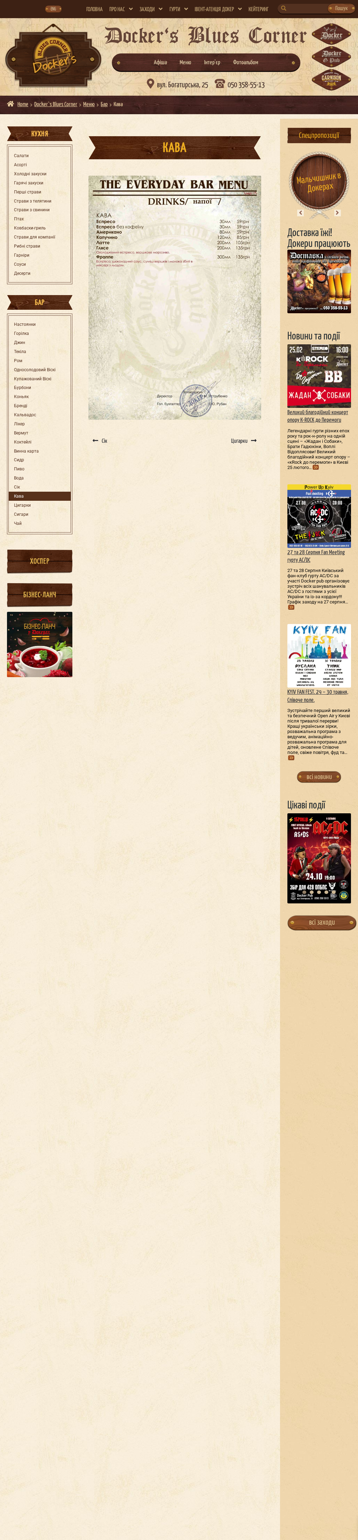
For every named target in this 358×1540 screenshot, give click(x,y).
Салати (21, 155)
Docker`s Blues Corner (55, 105)
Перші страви (27, 192)
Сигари (21, 514)
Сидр (19, 459)
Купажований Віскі (32, 378)
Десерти (22, 273)
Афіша (160, 63)
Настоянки (25, 324)
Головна (94, 9)
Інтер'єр (212, 63)
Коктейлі (22, 442)
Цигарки (22, 505)
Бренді (20, 405)
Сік (17, 487)
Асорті (20, 164)
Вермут (21, 433)
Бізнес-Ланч (40, 595)
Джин (19, 342)
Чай (18, 523)
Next (337, 213)
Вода (19, 478)
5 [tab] (334, 892)
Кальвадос (25, 414)
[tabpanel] (319, 858)
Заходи (147, 9)
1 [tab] (304, 892)
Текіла (20, 351)
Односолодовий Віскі (35, 369)
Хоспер (39, 561)
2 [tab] (312, 892)
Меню (185, 63)
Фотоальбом (245, 63)
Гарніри (21, 255)
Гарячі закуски (28, 183)
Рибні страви (27, 246)
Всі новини (319, 776)
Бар (104, 105)
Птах (19, 219)
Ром (18, 360)
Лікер (19, 423)
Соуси (20, 264)
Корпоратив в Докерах (319, 182)
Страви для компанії (34, 237)
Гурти (175, 9)
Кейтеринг (258, 9)
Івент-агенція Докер (214, 9)
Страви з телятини (32, 201)
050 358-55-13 (246, 85)
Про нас (117, 9)
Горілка (21, 333)
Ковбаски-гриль (30, 228)
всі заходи (322, 922)
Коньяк (21, 396)
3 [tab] (319, 892)
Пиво (19, 469)
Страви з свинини (32, 209)
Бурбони (22, 387)
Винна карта (26, 451)
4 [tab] (326, 892)
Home (22, 105)
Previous (300, 213)
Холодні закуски (30, 173)
